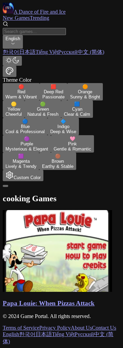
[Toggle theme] (12, 61)
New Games (16, 18)
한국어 (27, 334)
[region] (61, 52)
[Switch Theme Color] (9, 71)
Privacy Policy (55, 328)
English (11, 334)
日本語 (44, 334)
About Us (81, 328)
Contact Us (104, 328)
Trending (39, 18)
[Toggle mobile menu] (5, 186)
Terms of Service (21, 328)
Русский (84, 334)
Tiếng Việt (63, 334)
